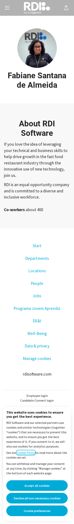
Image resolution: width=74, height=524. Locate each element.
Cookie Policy (26, 453)
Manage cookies (37, 358)
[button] (66, 7)
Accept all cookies (37, 486)
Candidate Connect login (37, 400)
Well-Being (37, 333)
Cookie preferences (37, 511)
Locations (37, 270)
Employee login (37, 396)
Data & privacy (37, 346)
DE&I (37, 321)
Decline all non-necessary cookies (37, 498)
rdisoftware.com (37, 374)
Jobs (37, 295)
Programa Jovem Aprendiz (37, 308)
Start (37, 245)
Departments (37, 258)
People (37, 283)
